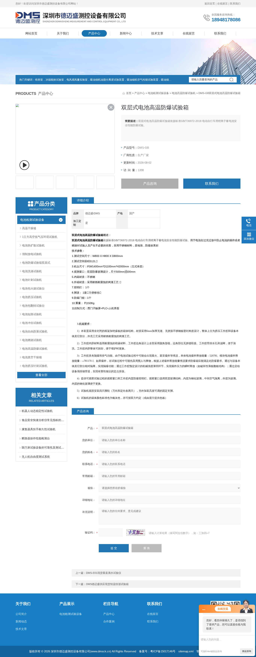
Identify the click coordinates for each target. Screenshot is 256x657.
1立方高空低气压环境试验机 (39, 236)
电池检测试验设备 (158, 93)
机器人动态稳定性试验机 (37, 410)
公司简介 (21, 613)
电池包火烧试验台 (33, 288)
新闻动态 (21, 621)
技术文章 (157, 33)
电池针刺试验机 (32, 279)
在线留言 (222, 3)
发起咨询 (246, 651)
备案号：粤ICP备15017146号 (157, 651)
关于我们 (63, 33)
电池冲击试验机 (32, 322)
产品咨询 (150, 183)
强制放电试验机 (32, 254)
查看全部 (41, 375)
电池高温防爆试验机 (183, 93)
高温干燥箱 (29, 228)
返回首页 (209, 3)
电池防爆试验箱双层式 (36, 262)
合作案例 (109, 621)
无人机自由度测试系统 (36, 456)
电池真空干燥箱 (32, 357)
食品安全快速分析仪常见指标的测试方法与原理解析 (43, 420)
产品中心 (94, 33)
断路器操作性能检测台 (36, 438)
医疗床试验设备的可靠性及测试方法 (43, 447)
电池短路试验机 (32, 314)
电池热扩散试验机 (33, 245)
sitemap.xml (185, 651)
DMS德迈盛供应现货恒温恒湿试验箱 (107, 584)
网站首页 (31, 33)
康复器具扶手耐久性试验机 (38, 429)
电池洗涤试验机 (32, 271)
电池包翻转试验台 (33, 305)
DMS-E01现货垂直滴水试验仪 (103, 572)
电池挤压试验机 (32, 297)
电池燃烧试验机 (32, 340)
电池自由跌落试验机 (34, 331)
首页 (128, 93)
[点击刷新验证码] (135, 532)
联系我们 (235, 3)
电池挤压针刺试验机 (34, 365)
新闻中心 (126, 33)
